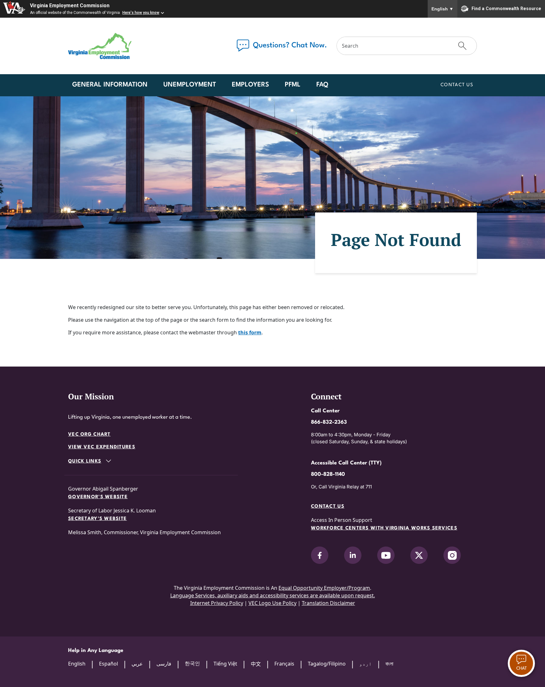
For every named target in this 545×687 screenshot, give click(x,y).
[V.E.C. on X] (419, 555)
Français (284, 663)
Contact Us (457, 85)
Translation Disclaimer (328, 603)
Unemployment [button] (189, 85)
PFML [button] (293, 85)
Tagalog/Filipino (327, 663)
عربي (137, 663)
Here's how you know (140, 12)
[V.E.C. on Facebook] (319, 555)
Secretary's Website (97, 519)
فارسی (163, 663)
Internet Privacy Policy (216, 603)
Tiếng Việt (225, 663)
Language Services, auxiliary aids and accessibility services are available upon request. (272, 595)
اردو (365, 663)
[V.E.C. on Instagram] (452, 555)
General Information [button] (110, 85)
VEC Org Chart (89, 434)
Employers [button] (250, 85)
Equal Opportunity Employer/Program (324, 587)
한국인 (192, 663)
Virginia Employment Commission (69, 6)
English (442, 8)
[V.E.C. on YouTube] (386, 555)
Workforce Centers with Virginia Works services (384, 528)
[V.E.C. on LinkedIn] (352, 555)
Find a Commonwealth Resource (506, 8)
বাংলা (389, 663)
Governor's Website (98, 497)
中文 (256, 663)
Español (108, 663)
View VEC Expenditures (101, 447)
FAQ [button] (322, 85)
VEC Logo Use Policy (272, 603)
